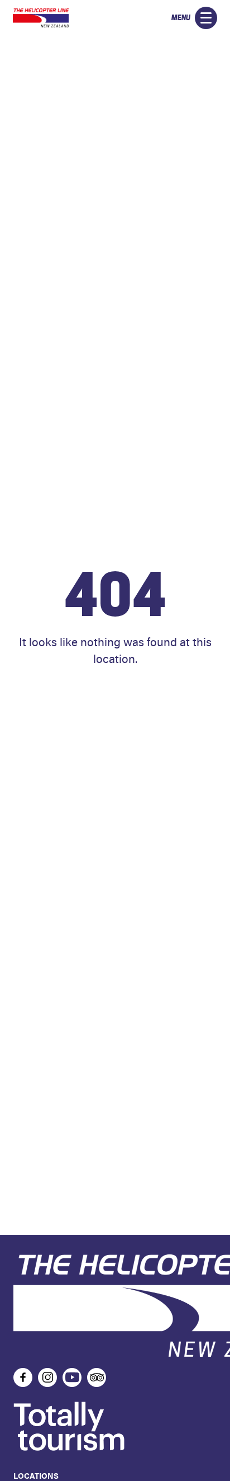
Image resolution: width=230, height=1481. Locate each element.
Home (115, 691)
